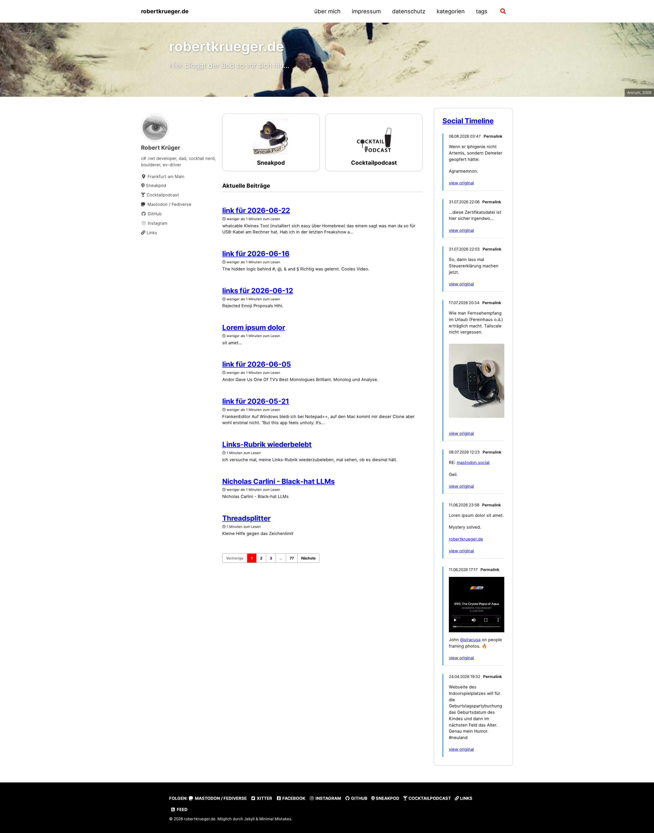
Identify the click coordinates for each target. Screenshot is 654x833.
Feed (182, 809)
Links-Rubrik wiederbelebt (267, 444)
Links (465, 798)
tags (481, 11)
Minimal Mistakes (275, 818)
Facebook (293, 798)
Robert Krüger (160, 147)
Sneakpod (387, 798)
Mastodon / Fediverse (220, 798)
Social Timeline (468, 120)
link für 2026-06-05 (256, 364)
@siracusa (470, 639)
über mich (327, 11)
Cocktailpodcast (429, 798)
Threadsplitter (246, 518)
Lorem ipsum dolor (253, 327)
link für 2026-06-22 (256, 210)
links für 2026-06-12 (257, 290)
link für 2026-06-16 (255, 253)
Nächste (308, 558)
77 (292, 558)
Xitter (264, 798)
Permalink (493, 136)
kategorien (451, 11)
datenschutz (408, 11)
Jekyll (249, 818)
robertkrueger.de (165, 11)
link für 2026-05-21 (255, 401)
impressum (366, 11)
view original (461, 182)
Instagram (327, 798)
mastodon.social (473, 462)
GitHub (358, 798)
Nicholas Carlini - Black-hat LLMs (278, 481)
